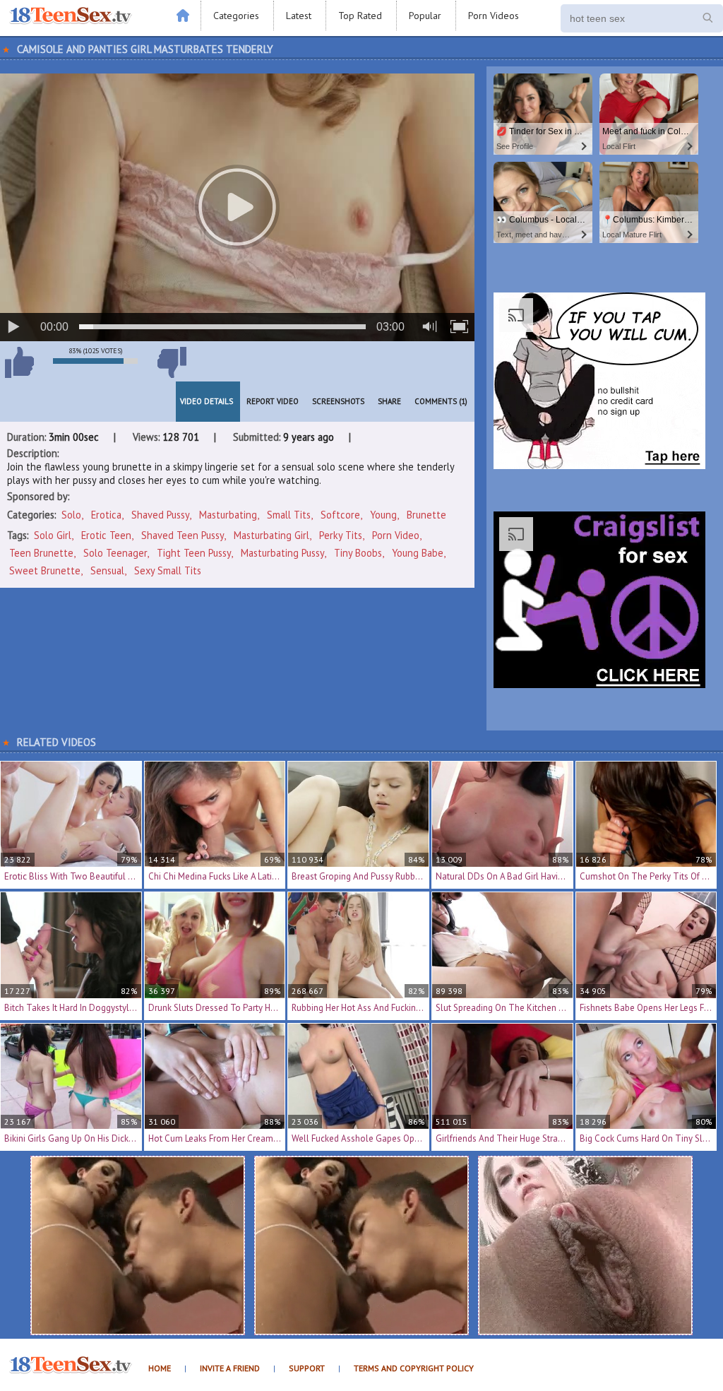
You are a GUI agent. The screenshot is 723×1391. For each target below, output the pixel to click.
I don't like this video (172, 362)
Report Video (272, 401)
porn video (395, 535)
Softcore (340, 514)
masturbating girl (271, 535)
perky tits (340, 535)
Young (383, 514)
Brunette (426, 514)
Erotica (106, 514)
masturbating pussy (282, 553)
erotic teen (106, 535)
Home (159, 1368)
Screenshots (338, 401)
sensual (107, 570)
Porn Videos (493, 15)
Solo (71, 514)
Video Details (206, 401)
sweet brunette (44, 570)
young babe (417, 553)
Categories (236, 15)
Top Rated (360, 15)
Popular (425, 15)
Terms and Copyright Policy (414, 1368)
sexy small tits (167, 570)
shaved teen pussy (182, 535)
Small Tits (289, 514)
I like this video (19, 362)
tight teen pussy (194, 553)
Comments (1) (440, 401)
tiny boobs (358, 553)
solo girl (52, 535)
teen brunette (41, 553)
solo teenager (115, 553)
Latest (298, 15)
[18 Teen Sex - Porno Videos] (70, 16)
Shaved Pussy (160, 514)
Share (389, 401)
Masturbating (228, 514)
